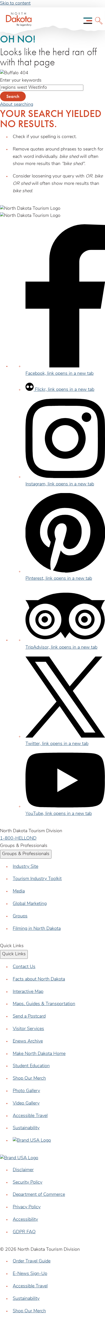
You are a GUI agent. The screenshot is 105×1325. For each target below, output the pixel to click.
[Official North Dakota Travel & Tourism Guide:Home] (17, 20)
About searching (16, 104)
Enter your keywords (21, 80)
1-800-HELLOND (18, 838)
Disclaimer (23, 1170)
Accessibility (25, 1219)
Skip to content (15, 3)
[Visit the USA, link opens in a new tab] (32, 1140)
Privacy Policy (27, 1207)
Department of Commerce (39, 1195)
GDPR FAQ (24, 1232)
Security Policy (27, 1182)
